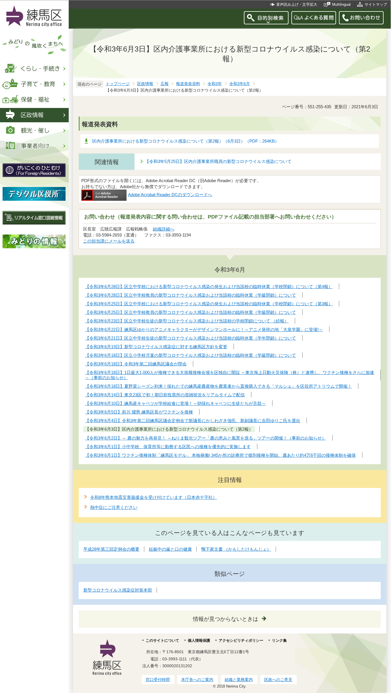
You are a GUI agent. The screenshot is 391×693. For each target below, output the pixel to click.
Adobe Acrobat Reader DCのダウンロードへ (170, 194)
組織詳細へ (163, 229)
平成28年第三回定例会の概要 (111, 549)
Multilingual (341, 4)
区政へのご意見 (278, 679)
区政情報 (145, 84)
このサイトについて (162, 640)
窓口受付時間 (158, 679)
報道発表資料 (188, 84)
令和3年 (215, 84)
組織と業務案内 (239, 679)
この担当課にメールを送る (109, 241)
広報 (165, 84)
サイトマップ (376, 4)
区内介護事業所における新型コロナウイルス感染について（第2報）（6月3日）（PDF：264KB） (185, 141)
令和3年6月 (239, 84)
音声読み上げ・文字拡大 (296, 4)
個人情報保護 (199, 640)
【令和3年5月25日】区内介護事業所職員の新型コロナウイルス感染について (218, 161)
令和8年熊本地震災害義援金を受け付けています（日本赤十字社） (153, 497)
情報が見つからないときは (225, 619)
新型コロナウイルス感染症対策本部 (117, 590)
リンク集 (279, 640)
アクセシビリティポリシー (241, 640)
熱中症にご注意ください (113, 507)
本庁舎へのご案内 (197, 679)
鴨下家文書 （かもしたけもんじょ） (236, 549)
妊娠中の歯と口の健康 (170, 549)
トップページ (118, 84)
